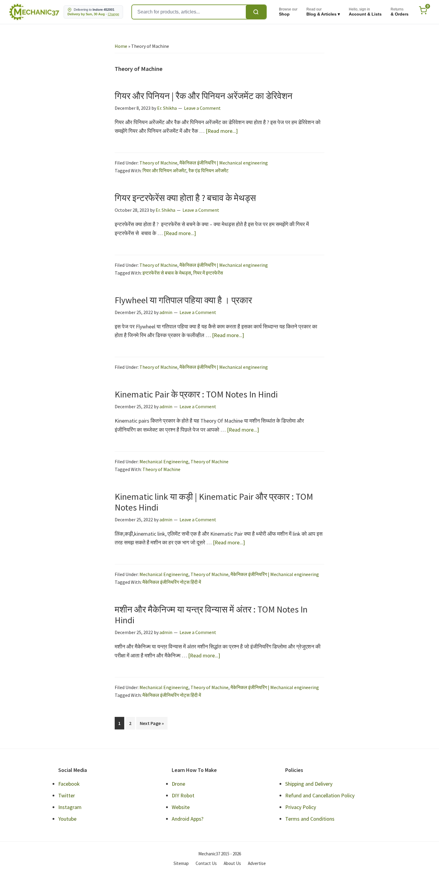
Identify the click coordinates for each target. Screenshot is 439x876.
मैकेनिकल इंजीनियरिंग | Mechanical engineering (223, 163)
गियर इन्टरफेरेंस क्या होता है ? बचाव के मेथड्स (185, 197)
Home (121, 46)
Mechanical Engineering (163, 461)
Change (113, 14)
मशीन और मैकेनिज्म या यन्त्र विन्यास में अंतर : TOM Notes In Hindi (211, 615)
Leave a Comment (202, 108)
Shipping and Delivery (308, 783)
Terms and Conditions (309, 818)
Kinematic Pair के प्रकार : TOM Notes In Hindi (196, 394)
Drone (178, 783)
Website (181, 807)
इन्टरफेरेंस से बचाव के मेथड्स (166, 273)
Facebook (69, 783)
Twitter (66, 795)
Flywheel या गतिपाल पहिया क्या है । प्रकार (183, 300)
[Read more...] (222, 131)
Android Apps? (187, 818)
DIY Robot (183, 795)
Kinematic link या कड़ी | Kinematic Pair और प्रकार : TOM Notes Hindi (214, 502)
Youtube (67, 818)
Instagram (70, 807)
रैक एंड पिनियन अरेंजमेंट (208, 170)
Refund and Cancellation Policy (319, 795)
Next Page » (151, 724)
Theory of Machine (158, 163)
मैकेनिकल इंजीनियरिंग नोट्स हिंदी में (171, 582)
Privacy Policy (300, 807)
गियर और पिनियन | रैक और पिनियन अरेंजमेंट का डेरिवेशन (203, 95)
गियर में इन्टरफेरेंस (208, 273)
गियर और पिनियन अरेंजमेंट (164, 170)
